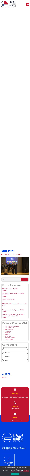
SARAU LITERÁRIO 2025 (8, 299)
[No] (26, 471)
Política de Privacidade (16, 471)
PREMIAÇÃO (8, 331)
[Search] (24, 279)
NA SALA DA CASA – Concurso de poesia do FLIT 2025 (14, 304)
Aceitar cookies (15, 473)
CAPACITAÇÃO (9, 339)
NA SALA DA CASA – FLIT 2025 (10, 289)
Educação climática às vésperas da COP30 (13, 310)
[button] (27, 4)
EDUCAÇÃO (8, 336)
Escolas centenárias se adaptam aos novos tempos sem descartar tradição (13, 315)
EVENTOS (7, 334)
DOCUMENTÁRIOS (10, 338)
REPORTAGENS (9, 329)
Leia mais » (4, 290)
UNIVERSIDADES (9, 328)
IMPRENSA (8, 333)
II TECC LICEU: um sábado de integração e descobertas (13, 294)
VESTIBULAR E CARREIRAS (12, 326)
